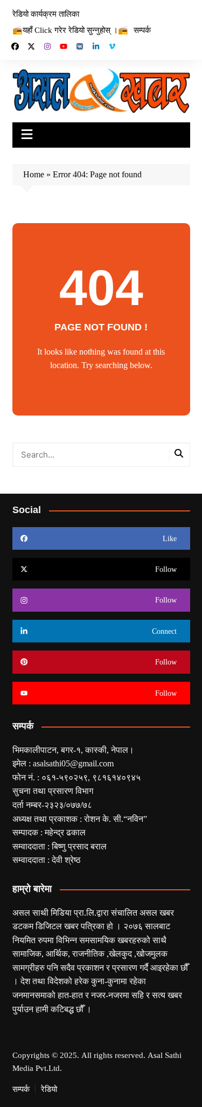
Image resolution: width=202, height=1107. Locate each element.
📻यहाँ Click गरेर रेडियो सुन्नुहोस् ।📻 (70, 29)
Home (33, 174)
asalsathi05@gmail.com (73, 763)
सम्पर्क (142, 29)
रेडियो (49, 1088)
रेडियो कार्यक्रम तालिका (45, 13)
